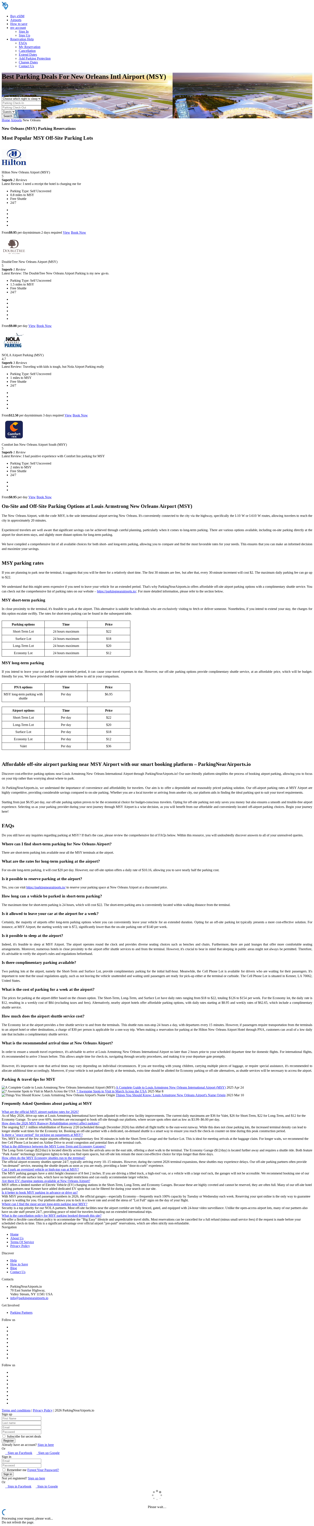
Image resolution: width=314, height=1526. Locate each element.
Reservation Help (22, 39)
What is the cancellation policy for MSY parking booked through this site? (51, 1215)
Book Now (78, 232)
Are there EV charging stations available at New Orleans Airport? (46, 1181)
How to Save (19, 1264)
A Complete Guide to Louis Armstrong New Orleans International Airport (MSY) (171, 1087)
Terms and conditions (16, 1410)
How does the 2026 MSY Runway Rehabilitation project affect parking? (50, 1123)
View (66, 232)
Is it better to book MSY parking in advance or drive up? (40, 1192)
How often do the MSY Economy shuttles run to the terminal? (43, 1158)
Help (13, 1260)
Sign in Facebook (18, 1486)
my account (18, 27)
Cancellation (27, 51)
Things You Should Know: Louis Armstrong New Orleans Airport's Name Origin (171, 1095)
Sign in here (46, 1445)
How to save (18, 24)
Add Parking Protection (35, 58)
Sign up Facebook (18, 1453)
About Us (16, 1238)
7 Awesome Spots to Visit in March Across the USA (111, 1091)
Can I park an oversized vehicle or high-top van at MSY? (40, 1169)
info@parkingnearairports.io (29, 1298)
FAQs (23, 43)
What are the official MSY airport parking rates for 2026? (40, 1112)
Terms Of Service (22, 1242)
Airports (15, 20)
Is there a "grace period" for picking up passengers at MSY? (42, 1135)
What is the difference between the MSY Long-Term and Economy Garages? (54, 1146)
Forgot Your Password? (43, 1470)
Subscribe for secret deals (23, 1436)
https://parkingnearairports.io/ (116, 591)
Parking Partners (21, 1312)
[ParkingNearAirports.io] (29, 9)
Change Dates (28, 62)
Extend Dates (28, 54)
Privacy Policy (20, 1246)
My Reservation (29, 47)
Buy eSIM (17, 16)
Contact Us (26, 66)
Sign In (24, 31)
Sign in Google (47, 1486)
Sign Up (24, 35)
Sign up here (36, 1478)
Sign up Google (48, 1453)
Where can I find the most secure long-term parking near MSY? (44, 1204)
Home (6, 120)
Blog (13, 1268)
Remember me (16, 1470)
